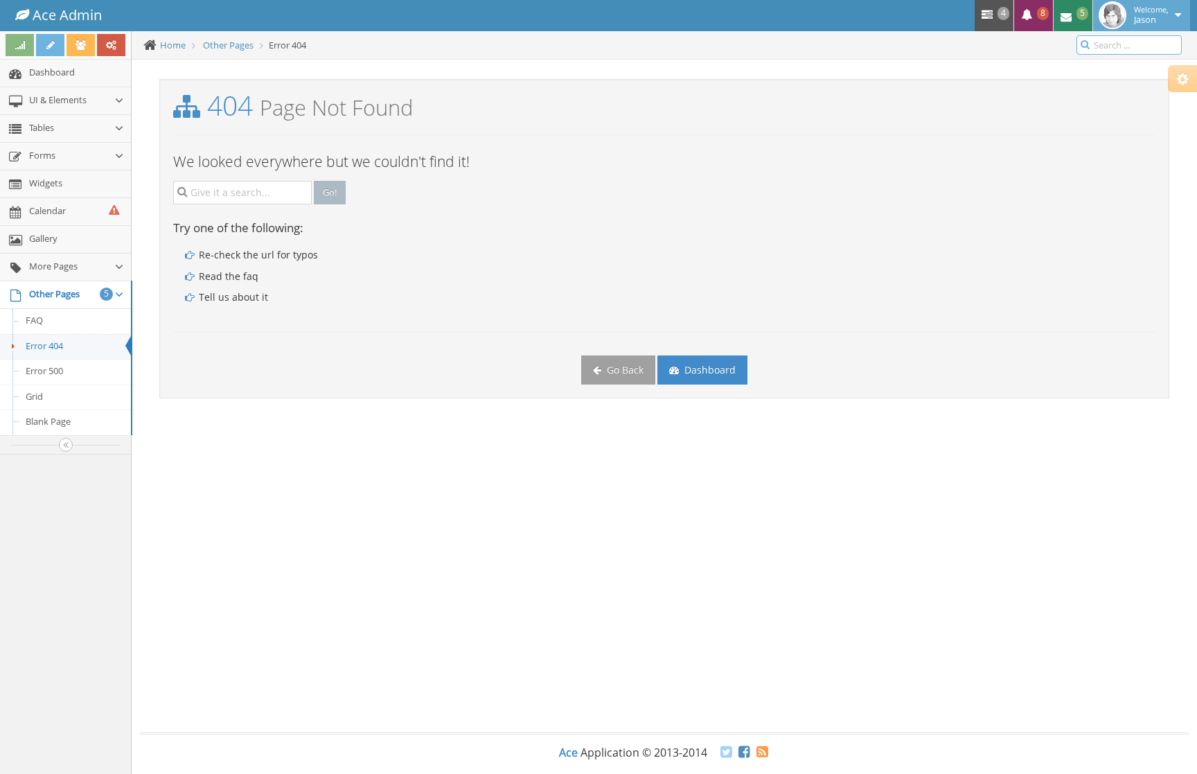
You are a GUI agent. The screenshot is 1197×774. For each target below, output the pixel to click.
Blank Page (48, 421)
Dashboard (709, 369)
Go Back (624, 369)
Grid (34, 396)
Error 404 (44, 346)
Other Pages (228, 45)
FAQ (34, 320)
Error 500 (44, 370)
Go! (330, 192)
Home (173, 45)
